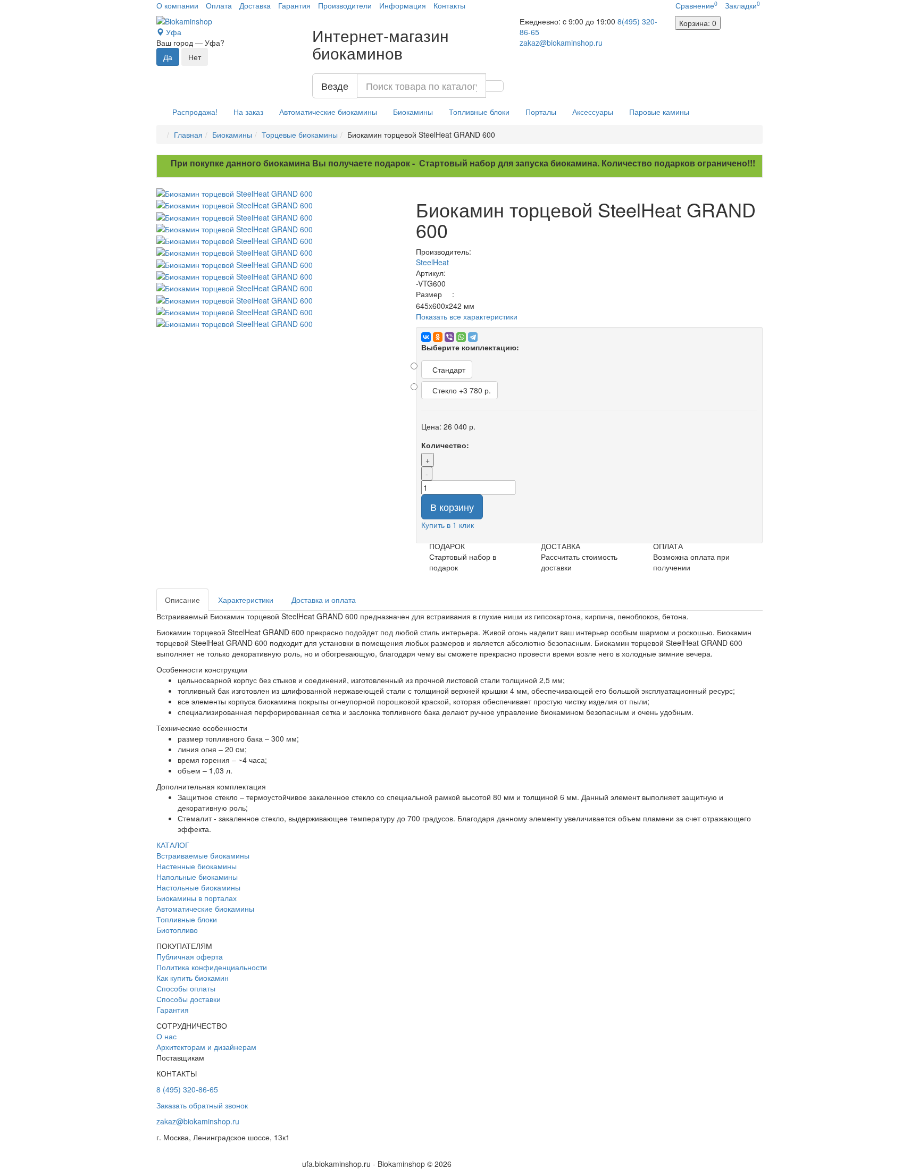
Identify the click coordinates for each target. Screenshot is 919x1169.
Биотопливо (177, 929)
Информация (402, 5)
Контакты (449, 5)
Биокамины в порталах (196, 898)
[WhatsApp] (461, 337)
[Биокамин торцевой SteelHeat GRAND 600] (278, 193)
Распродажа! (195, 111)
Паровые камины (659, 111)
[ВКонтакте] (426, 337)
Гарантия (294, 5)
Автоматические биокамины (328, 111)
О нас (166, 1036)
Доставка (255, 5)
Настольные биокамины (198, 887)
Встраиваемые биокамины (202, 855)
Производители (345, 5)
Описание (182, 599)
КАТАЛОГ (172, 844)
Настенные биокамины (196, 866)
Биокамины (413, 111)
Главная (188, 134)
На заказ (248, 111)
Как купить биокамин (192, 977)
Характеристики (245, 599)
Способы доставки (188, 999)
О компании (177, 5)
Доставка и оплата (323, 599)
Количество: (445, 445)
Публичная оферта (189, 956)
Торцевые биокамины (300, 134)
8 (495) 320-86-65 (187, 1089)
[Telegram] (473, 337)
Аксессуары (592, 111)
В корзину (452, 507)
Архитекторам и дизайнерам (206, 1046)
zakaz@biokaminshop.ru (561, 42)
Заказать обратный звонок (202, 1105)
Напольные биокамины (197, 876)
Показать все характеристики (466, 316)
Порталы (540, 111)
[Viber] (449, 337)
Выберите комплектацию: (470, 347)
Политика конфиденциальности (211, 967)
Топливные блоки (479, 111)
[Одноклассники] (437, 337)
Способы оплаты (185, 988)
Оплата (219, 5)
